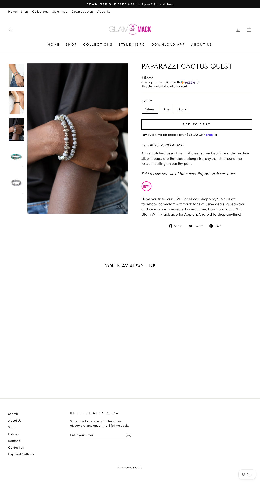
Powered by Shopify (130, 467)
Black (182, 109)
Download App (82, 11)
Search (13, 414)
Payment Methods (21, 454)
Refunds (14, 441)
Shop (24, 11)
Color (148, 101)
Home (12, 11)
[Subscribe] (128, 435)
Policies (13, 434)
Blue (166, 109)
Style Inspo (60, 11)
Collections (40, 11)
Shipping (147, 86)
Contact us (16, 447)
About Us (103, 11)
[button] (196, 82)
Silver (150, 109)
